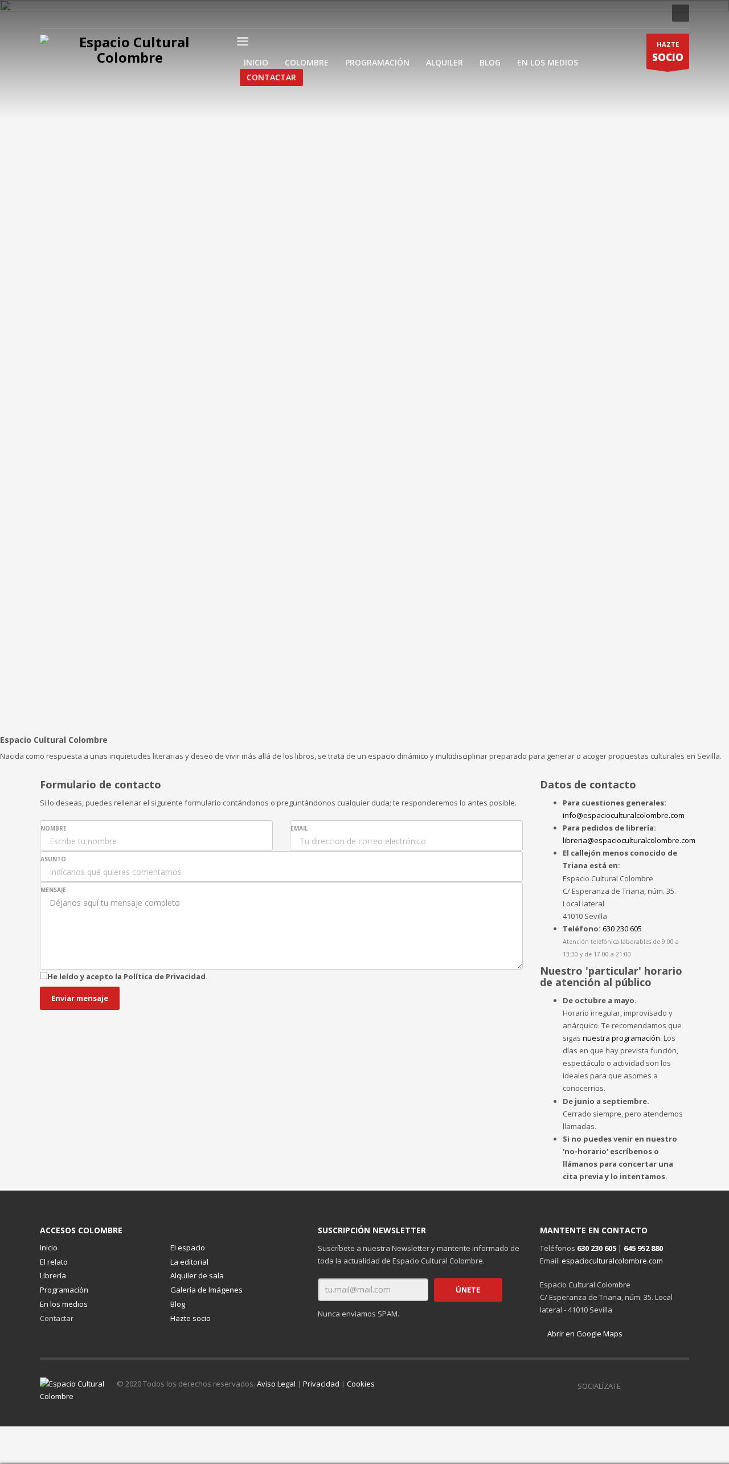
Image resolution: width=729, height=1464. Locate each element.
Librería (53, 1275)
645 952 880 (643, 1248)
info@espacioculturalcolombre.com (624, 815)
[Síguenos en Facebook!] (629, 1386)
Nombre (53, 828)
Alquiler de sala (197, 1275)
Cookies (361, 1384)
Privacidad (321, 1384)
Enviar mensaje (79, 998)
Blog (177, 1304)
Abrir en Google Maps (584, 1333)
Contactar (56, 1318)
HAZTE (667, 52)
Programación (64, 1290)
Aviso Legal (276, 1384)
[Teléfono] (116, 13)
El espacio (187, 1247)
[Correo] (133, 13)
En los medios (64, 1304)
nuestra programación (621, 1038)
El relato (54, 1262)
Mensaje (53, 890)
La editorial (189, 1262)
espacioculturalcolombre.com (612, 1261)
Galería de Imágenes (206, 1290)
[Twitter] (82, 13)
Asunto (53, 859)
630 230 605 (622, 928)
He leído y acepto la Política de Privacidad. (127, 976)
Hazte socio (190, 1318)
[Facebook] (48, 13)
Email (299, 828)
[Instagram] (65, 13)
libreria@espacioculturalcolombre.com (629, 840)
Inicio (49, 1247)
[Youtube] (99, 13)
